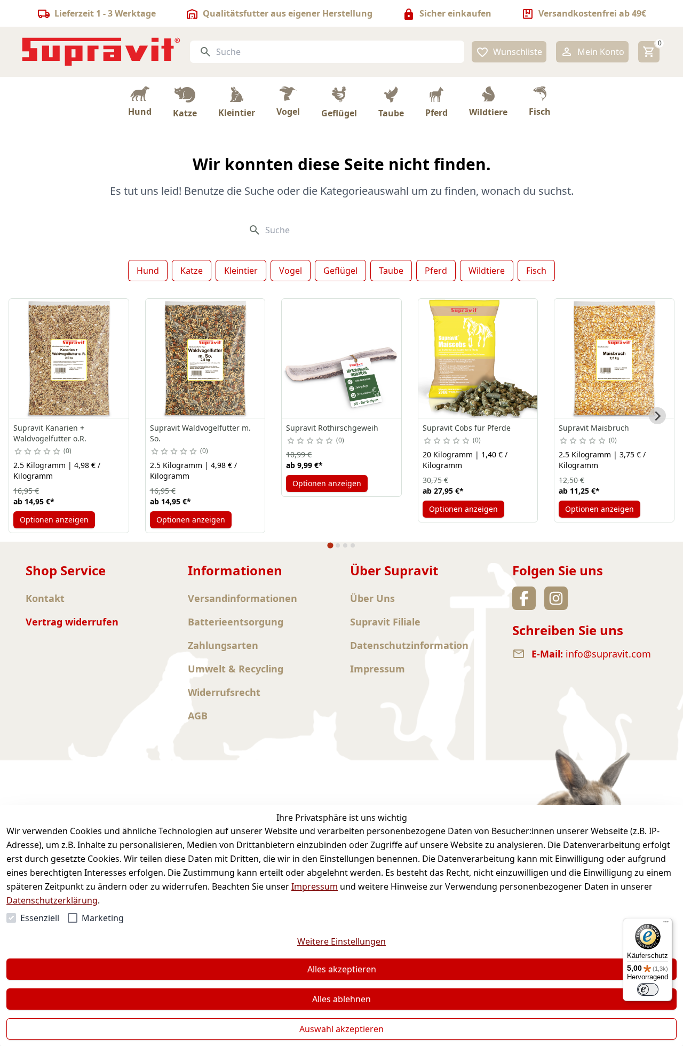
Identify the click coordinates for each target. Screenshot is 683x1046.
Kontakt (45, 598)
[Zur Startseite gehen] (101, 51)
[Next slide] (657, 415)
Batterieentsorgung (235, 621)
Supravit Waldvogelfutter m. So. (200, 433)
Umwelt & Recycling (235, 668)
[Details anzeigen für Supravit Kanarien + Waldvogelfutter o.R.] (69, 358)
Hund (148, 270)
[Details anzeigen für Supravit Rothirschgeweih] (341, 358)
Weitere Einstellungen (341, 941)
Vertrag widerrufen (72, 621)
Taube (391, 270)
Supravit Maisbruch (594, 428)
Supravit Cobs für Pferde (467, 428)
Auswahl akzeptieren (341, 1029)
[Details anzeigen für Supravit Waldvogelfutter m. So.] (205, 358)
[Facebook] (524, 598)
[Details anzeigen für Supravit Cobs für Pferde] (478, 358)
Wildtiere (486, 270)
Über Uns (372, 598)
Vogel (290, 270)
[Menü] (666, 924)
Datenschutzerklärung (52, 900)
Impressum (314, 886)
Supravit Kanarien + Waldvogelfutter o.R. (49, 433)
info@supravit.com (608, 653)
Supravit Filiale (385, 621)
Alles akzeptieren (341, 969)
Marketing (103, 918)
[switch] (647, 989)
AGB (198, 715)
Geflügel (340, 270)
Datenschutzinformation (409, 645)
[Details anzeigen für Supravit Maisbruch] (614, 358)
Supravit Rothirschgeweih (332, 428)
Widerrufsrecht (224, 692)
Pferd (436, 270)
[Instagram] (556, 598)
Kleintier (241, 270)
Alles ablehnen (341, 999)
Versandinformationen (242, 598)
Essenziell (39, 918)
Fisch (536, 270)
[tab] (330, 546)
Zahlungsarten (223, 645)
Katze (191, 270)
